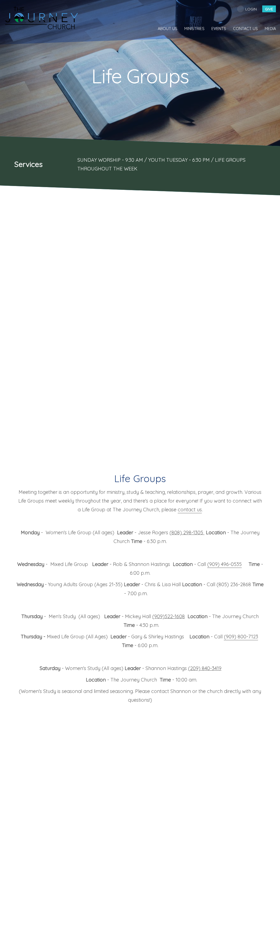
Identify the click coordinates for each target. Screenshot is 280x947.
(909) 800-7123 (241, 636)
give (269, 9)
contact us (190, 509)
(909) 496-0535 (224, 564)
